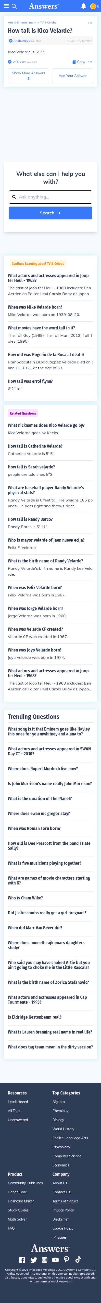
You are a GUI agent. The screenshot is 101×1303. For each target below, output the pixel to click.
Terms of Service (65, 1201)
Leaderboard (18, 1102)
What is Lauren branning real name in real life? (50, 1032)
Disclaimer (60, 1219)
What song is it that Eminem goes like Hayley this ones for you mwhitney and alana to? (49, 731)
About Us (59, 1183)
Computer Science (66, 1156)
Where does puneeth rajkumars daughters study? (46, 945)
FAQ (11, 1228)
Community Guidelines (25, 1183)
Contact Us (61, 1192)
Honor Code (17, 1192)
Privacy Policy (63, 1210)
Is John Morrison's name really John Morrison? (50, 783)
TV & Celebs (48, 22)
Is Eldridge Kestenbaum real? (35, 1017)
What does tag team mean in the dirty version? (50, 1047)
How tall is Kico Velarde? (40, 31)
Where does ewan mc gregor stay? (39, 813)
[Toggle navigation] (6, 6)
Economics (60, 1165)
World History (63, 1129)
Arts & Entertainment (22, 22)
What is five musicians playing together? (44, 863)
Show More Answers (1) (28, 76)
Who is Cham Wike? (25, 898)
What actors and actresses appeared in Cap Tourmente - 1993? (47, 1000)
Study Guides (18, 1210)
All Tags (14, 1111)
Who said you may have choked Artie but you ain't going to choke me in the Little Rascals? (49, 965)
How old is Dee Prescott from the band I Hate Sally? (49, 846)
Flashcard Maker (21, 1201)
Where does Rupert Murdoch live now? (43, 768)
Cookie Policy (62, 1228)
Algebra (58, 1102)
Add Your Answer (73, 76)
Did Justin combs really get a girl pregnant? (47, 913)
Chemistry (60, 1111)
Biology (58, 1120)
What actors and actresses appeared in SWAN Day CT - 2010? (49, 751)
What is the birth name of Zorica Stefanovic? (48, 982)
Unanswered (18, 1120)
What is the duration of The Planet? (40, 798)
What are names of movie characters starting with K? (49, 880)
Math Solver (17, 1219)
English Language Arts (70, 1138)
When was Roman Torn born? (34, 828)
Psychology (61, 1147)
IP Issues (59, 1237)
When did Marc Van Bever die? (35, 928)
